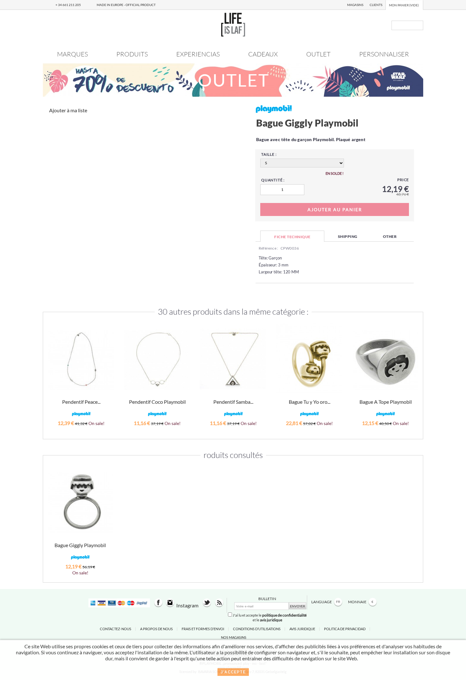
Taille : (268, 154)
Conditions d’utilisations (257, 629)
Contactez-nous (115, 629)
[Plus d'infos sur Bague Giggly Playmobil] (80, 502)
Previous (51, 367)
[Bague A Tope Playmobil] (385, 360)
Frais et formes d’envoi (203, 629)
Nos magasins (233, 637)
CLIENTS (376, 5)
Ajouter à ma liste (68, 110)
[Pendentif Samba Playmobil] (232, 359)
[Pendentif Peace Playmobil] (81, 360)
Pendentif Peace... (81, 402)
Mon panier (404, 5)
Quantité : (273, 180)
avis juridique (271, 620)
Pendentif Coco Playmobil (157, 402)
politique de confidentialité (284, 615)
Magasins (355, 5)
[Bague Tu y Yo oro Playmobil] (309, 359)
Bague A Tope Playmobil (385, 402)
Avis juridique (302, 629)
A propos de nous (156, 629)
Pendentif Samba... (233, 402)
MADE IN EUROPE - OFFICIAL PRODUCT (126, 5)
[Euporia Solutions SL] (233, 34)
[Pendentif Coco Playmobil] (157, 360)
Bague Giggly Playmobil (80, 545)
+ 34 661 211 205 (68, 5)
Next (415, 367)
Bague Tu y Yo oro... (309, 402)
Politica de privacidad (345, 629)
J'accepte (233, 672)
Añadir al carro (81, 431)
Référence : (268, 248)
